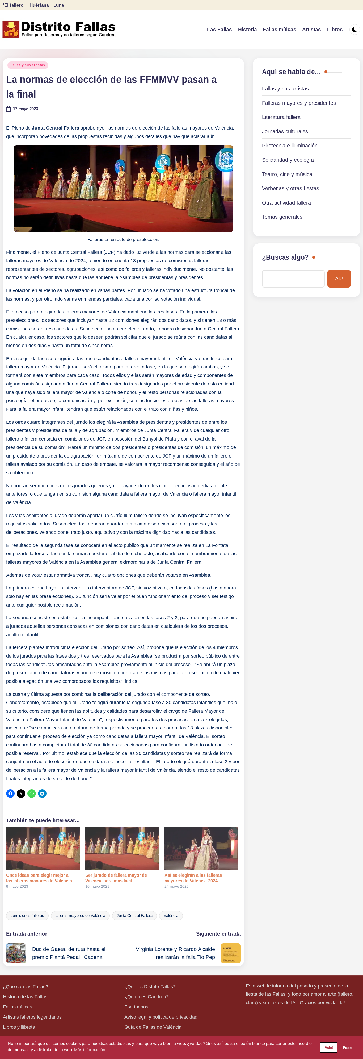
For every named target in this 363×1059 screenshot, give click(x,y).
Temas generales (282, 217)
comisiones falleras (27, 915)
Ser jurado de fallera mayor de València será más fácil (116, 878)
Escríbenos (136, 1007)
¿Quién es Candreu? (146, 996)
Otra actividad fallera (286, 203)
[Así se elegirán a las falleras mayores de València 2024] (201, 848)
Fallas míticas (17, 1007)
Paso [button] (347, 1047)
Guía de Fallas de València (153, 1027)
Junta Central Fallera (135, 915)
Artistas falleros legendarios (32, 1017)
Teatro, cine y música (287, 174)
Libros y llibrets (19, 1027)
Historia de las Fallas (25, 996)
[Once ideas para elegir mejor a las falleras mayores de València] (43, 848)
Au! (339, 278)
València (171, 915)
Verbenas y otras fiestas (290, 188)
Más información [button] (89, 1050)
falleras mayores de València (80, 915)
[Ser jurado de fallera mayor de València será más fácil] (122, 848)
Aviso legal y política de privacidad (160, 1017)
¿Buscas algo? (285, 257)
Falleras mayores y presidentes (299, 103)
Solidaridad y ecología (288, 160)
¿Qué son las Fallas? (25, 986)
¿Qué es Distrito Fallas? (150, 986)
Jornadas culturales (285, 131)
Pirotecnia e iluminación (290, 145)
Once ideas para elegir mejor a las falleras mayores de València (39, 878)
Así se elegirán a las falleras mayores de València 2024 (193, 878)
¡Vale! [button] (328, 1047)
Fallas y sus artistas (28, 65)
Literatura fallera (281, 117)
